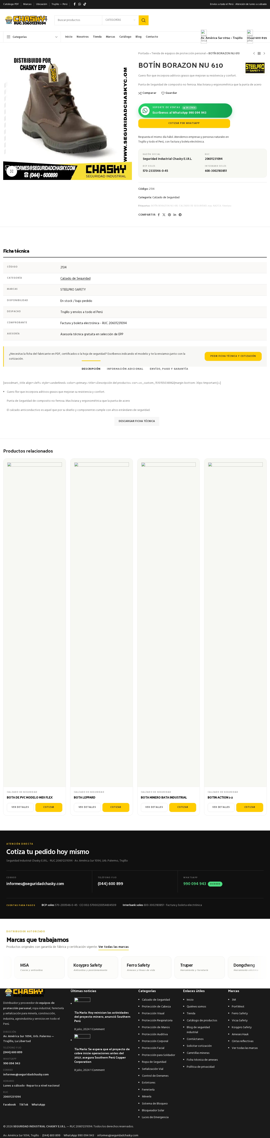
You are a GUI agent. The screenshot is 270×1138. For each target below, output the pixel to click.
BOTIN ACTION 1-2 (220, 797)
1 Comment (97, 1029)
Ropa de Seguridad (154, 1062)
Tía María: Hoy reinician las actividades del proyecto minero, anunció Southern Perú (102, 1016)
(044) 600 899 (12, 1052)
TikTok (23, 1105)
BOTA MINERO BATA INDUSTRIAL (164, 797)
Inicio (190, 999)
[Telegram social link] (180, 215)
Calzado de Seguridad (166, 197)
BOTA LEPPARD (84, 797)
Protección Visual (153, 1013)
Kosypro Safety (242, 1027)
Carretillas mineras (198, 1053)
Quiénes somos (196, 1006)
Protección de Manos (156, 1027)
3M (234, 999)
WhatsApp (38, 1105)
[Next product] (264, 53)
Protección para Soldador (158, 1055)
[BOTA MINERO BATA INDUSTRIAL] (168, 622)
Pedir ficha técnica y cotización (233, 356)
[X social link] (164, 215)
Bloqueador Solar (153, 1110)
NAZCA (217, 206)
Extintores (148, 1082)
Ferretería (148, 1089)
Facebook (9, 1105)
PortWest (238, 1006)
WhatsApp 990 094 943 (79, 1135)
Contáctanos (195, 1039)
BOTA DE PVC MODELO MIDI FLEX (30, 797)
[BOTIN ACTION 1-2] (235, 622)
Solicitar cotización (199, 1046)
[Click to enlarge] (11, 171)
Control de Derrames (155, 1075)
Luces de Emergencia (155, 1117)
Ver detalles (20, 807)
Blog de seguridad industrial (198, 1030)
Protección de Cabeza (156, 1006)
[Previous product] (254, 53)
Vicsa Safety (240, 1020)
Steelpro (226, 206)
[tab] (91, 366)
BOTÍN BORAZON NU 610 (164, 206)
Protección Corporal (155, 1041)
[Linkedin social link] (174, 215)
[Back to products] (259, 53)
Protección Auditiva (155, 1034)
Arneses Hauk (240, 1034)
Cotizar (48, 807)
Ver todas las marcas (113, 947)
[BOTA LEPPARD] (101, 622)
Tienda (191, 1013)
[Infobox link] (135, 21)
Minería (146, 1096)
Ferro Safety (240, 1013)
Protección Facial (153, 1048)
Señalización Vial (152, 1069)
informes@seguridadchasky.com (26, 1074)
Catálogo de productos (202, 1020)
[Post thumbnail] (82, 1003)
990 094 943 (11, 1063)
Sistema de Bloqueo (155, 1103)
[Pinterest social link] (169, 215)
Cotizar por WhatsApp (184, 123)
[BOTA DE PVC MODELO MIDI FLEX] (34, 622)
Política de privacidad (201, 1066)
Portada (143, 53)
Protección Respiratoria (157, 1020)
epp (210, 206)
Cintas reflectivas (242, 1041)
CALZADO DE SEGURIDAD (193, 206)
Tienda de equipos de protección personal (179, 53)
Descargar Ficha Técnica (137, 421)
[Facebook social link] (158, 215)
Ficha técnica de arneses (202, 1059)
